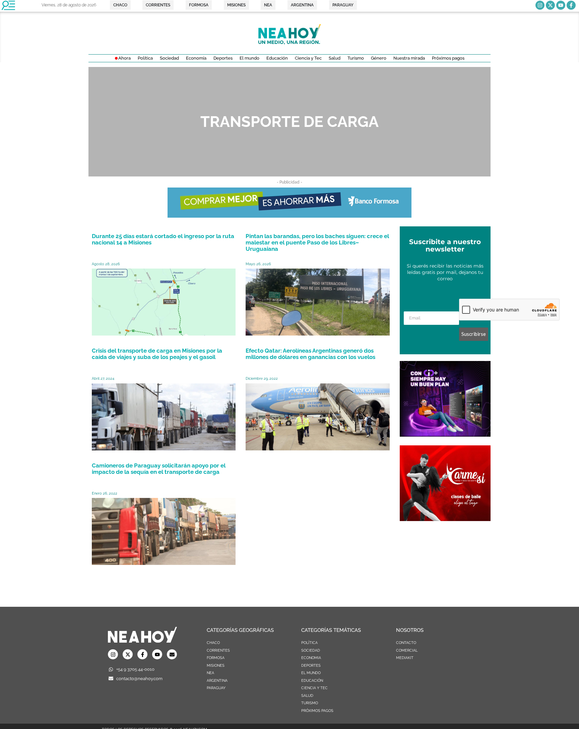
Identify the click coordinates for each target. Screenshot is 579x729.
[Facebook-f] (571, 5)
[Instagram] (539, 5)
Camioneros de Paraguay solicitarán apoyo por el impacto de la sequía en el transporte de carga (159, 468)
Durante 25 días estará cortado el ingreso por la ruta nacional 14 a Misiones (163, 239)
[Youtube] (560, 5)
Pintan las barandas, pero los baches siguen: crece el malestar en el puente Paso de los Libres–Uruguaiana (317, 242)
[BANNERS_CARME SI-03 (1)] (445, 519)
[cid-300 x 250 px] (445, 434)
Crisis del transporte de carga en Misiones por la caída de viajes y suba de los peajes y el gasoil (157, 353)
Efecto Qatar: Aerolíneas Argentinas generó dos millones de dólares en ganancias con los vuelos (310, 353)
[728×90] (289, 215)
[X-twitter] (550, 5)
